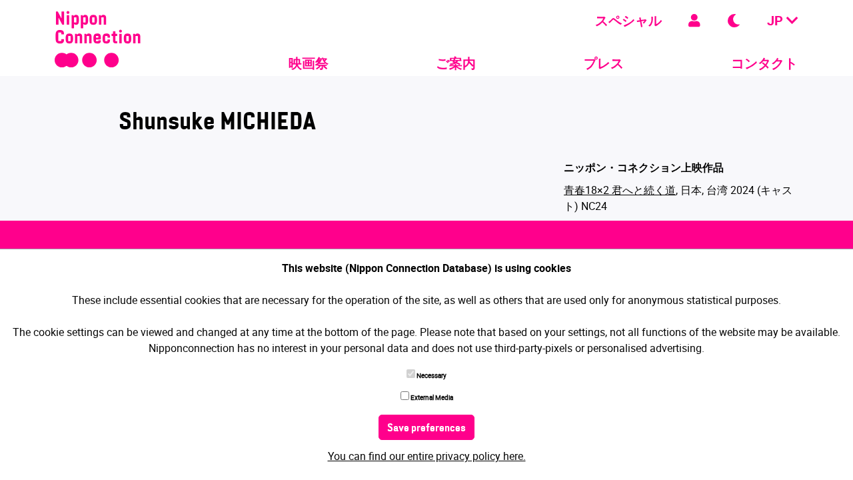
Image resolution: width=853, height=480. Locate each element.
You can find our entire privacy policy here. (427, 456)
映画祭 (309, 63)
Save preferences (426, 428)
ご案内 (456, 63)
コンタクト (764, 63)
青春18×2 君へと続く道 (620, 190)
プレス (604, 63)
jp (776, 20)
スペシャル (628, 20)
